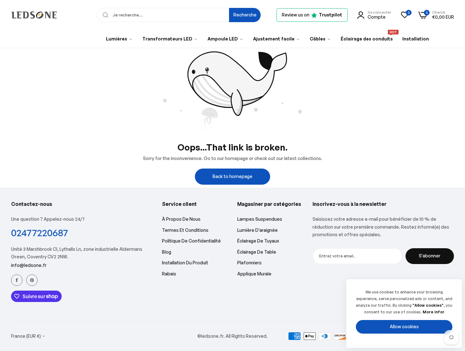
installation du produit (185, 262)
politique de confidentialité (191, 240)
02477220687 (39, 232)
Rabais (169, 273)
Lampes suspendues (259, 219)
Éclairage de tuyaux (258, 240)
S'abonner (429, 255)
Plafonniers (249, 262)
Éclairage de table (256, 252)
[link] (119, 39)
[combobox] (178, 15)
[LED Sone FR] (34, 15)
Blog (166, 252)
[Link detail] (16, 280)
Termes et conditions (185, 230)
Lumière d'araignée (257, 230)
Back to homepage (232, 176)
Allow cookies (404, 326)
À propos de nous (181, 219)
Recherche (245, 14)
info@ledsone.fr (28, 265)
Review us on (312, 14)
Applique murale (254, 273)
